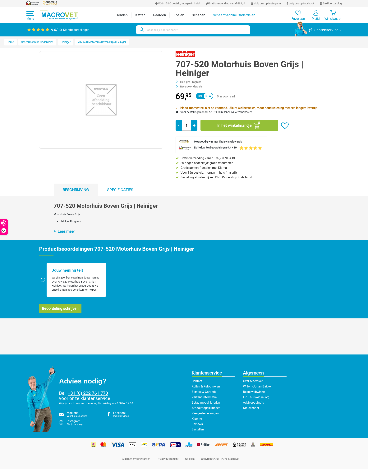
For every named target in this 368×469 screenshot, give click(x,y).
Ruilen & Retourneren (206, 386)
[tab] (76, 190)
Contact (197, 381)
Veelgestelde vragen (205, 413)
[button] (318, 30)
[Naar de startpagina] (59, 15)
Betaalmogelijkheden (206, 402)
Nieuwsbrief (251, 408)
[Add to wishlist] (285, 126)
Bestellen (198, 429)
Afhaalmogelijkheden (206, 408)
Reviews (197, 424)
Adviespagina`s (253, 402)
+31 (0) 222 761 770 (88, 393)
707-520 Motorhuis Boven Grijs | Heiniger (102, 42)
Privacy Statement (168, 458)
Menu (30, 19)
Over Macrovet (253, 381)
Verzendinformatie (204, 397)
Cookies (190, 458)
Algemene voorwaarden (136, 458)
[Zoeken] (141, 30)
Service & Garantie (204, 392)
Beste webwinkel (254, 392)
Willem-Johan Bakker (257, 386)
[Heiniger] (185, 53)
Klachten (198, 418)
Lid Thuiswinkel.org (256, 397)
